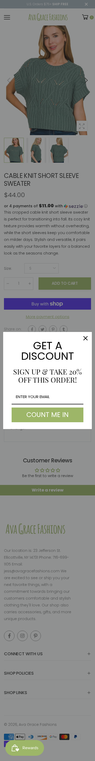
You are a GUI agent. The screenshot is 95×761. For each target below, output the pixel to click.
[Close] (85, 338)
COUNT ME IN (47, 414)
